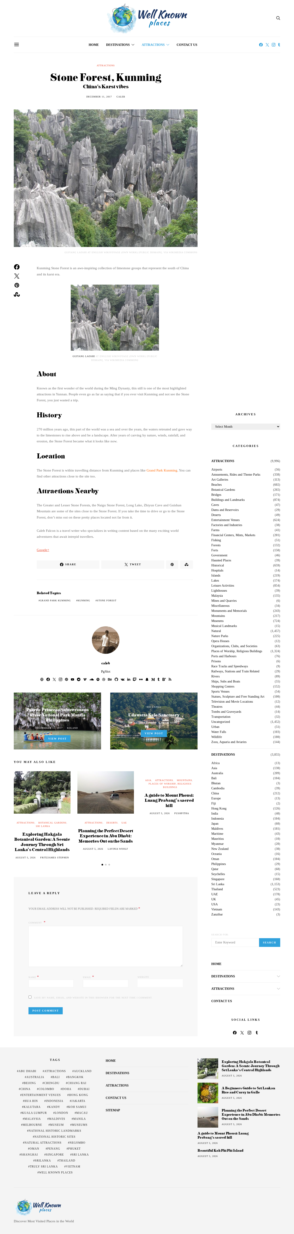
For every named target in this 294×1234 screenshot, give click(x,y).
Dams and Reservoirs (225, 510)
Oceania (216, 854)
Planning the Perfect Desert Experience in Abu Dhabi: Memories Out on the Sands (105, 835)
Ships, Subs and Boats (225, 681)
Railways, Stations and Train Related (235, 671)
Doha (66, 1089)
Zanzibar (217, 914)
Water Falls (218, 732)
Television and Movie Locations (232, 701)
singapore (55, 1154)
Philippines (218, 864)
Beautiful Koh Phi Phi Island (220, 1150)
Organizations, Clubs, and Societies (234, 646)
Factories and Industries (226, 525)
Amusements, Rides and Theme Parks (235, 474)
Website (143, 977)
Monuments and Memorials (229, 611)
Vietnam (216, 909)
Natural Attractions (43, 1142)
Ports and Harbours (223, 656)
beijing (30, 1083)
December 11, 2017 (99, 96)
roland (72, 728)
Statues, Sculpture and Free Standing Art (237, 696)
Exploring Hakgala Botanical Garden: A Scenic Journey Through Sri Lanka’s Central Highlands (42, 841)
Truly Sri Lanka (44, 1166)
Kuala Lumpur (34, 1113)
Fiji (213, 803)
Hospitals (217, 570)
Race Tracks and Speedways (229, 666)
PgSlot (105, 671)
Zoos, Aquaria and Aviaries (228, 742)
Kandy (54, 1107)
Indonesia (217, 818)
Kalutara (32, 1107)
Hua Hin (31, 1101)
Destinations (118, 45)
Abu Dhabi (27, 1071)
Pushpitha (181, 813)
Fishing (216, 540)
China (215, 793)
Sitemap (113, 1110)
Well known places (56, 1172)
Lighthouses (219, 590)
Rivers (215, 676)
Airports (216, 469)
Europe (216, 798)
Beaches (216, 484)
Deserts (112, 822)
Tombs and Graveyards (226, 711)
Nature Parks (219, 636)
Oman (215, 859)
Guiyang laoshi (84, 356)
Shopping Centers (222, 686)
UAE (124, 822)
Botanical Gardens (52, 822)
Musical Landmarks (224, 626)
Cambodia (217, 788)
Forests (215, 545)
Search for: (220, 934)
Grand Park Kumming (55, 600)
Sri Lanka (154, 707)
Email (88, 977)
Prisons (216, 661)
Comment (35, 922)
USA (214, 904)
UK (213, 899)
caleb (120, 96)
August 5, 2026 (25, 857)
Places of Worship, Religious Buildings (236, 651)
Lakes (215, 580)
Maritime (217, 833)
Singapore (217, 879)
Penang (53, 1148)
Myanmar (217, 844)
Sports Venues (220, 691)
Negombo (77, 1142)
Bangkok (76, 1077)
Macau (82, 1113)
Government (219, 555)
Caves (215, 505)
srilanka (43, 1160)
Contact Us (187, 45)
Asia (148, 780)
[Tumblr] (279, 45)
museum (57, 1124)
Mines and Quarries (224, 600)
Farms (215, 530)
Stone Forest (106, 600)
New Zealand (220, 849)
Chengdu (51, 1083)
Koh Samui (77, 1107)
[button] (102, 864)
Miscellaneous (220, 605)
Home (94, 45)
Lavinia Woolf (169, 722)
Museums (217, 621)
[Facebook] (261, 45)
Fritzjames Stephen (54, 857)
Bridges (216, 494)
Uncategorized (220, 722)
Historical (217, 565)
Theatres (216, 706)
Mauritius (217, 838)
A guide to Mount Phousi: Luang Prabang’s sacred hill (169, 800)
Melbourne (32, 1124)
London (61, 1113)
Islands (215, 575)
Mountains (184, 780)
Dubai (84, 1089)
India (214, 813)
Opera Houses (220, 641)
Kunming (84, 600)
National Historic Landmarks (55, 1130)
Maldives (217, 828)
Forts (214, 550)
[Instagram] (273, 45)
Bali (214, 778)
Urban (215, 727)
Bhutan (215, 783)
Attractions (153, 45)
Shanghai (29, 1154)
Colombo (46, 1089)
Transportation (220, 716)
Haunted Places (221, 560)
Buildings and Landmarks (228, 500)
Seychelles (218, 874)
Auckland (83, 1071)
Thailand (217, 889)
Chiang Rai (77, 1083)
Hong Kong (218, 808)
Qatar (214, 869)
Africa (215, 763)
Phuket (74, 1148)
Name (33, 977)
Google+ (43, 550)
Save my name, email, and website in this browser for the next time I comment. (93, 997)
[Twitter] (267, 45)
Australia (217, 773)
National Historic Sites (55, 1136)
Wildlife (216, 737)
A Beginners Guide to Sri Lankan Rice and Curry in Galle (248, 1090)
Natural (216, 631)
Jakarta (78, 1101)
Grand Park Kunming (162, 470)
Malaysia (217, 595)
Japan (214, 823)
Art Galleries (219, 479)
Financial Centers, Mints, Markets (233, 535)
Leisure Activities (222, 585)
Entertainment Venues (225, 520)
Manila (79, 1118)
